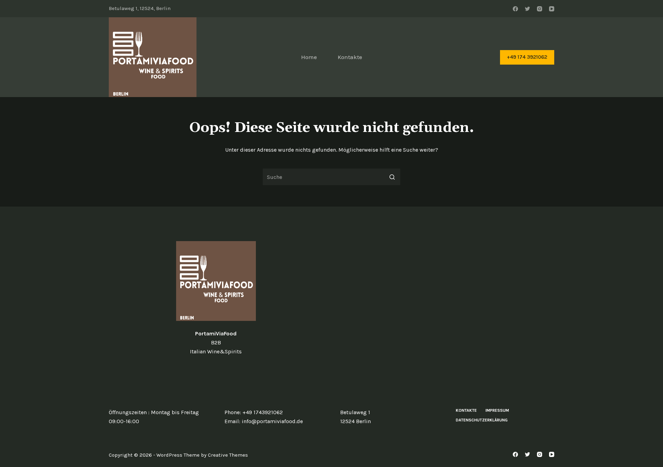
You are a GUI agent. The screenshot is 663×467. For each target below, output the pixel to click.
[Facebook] (515, 8)
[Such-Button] (392, 176)
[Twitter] (527, 8)
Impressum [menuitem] (497, 410)
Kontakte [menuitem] (350, 57)
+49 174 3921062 (527, 57)
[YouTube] (551, 8)
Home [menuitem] (309, 57)
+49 (247, 412)
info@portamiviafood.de (272, 421)
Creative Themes (228, 455)
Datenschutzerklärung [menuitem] (482, 420)
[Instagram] (539, 8)
